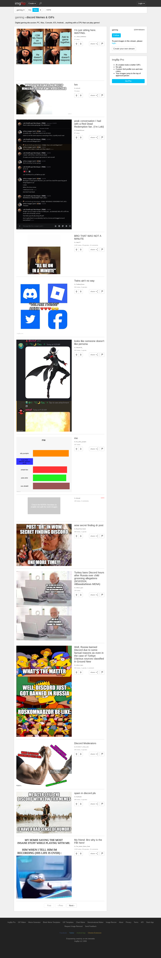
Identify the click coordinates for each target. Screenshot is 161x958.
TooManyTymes (80, 284)
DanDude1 (79, 796)
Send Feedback (90, 926)
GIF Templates (68, 922)
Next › (71, 905)
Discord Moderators (85, 743)
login (114, 43)
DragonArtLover (80, 130)
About (121, 922)
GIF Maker (22, 922)
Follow (116, 35)
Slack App (150, 922)
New (35, 10)
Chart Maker (80, 922)
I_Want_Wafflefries (81, 36)
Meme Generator (34, 922)
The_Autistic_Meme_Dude (83, 846)
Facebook (63, 933)
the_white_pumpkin (81, 441)
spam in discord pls (85, 793)
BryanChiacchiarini (81, 529)
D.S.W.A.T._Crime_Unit (82, 747)
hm (76, 84)
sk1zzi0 (78, 88)
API (142, 922)
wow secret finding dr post (88, 525)
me (76, 438)
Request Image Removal (74, 926)
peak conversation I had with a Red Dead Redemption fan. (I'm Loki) (89, 124)
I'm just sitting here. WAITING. (85, 31)
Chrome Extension (94, 933)
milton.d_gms (79, 587)
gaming (20, 10)
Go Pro (128, 81)
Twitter (71, 933)
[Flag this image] (102, 44)
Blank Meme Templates (51, 922)
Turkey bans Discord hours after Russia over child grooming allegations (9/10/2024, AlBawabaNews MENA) (89, 578)
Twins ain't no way (84, 280)
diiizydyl (78, 498)
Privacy (128, 922)
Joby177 (78, 242)
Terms (136, 922)
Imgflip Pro (11, 922)
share (92, 44)
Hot (29, 10)
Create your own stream (124, 49)
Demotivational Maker (95, 922)
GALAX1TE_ (79, 347)
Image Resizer (111, 922)
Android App (81, 933)
